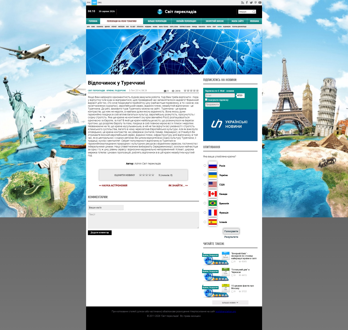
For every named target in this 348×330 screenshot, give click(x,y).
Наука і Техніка (163, 27)
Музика (155, 27)
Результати (231, 237)
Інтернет (114, 27)
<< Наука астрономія (113, 185)
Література (140, 27)
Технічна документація (239, 27)
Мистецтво (121, 27)
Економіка (100, 27)
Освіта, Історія (174, 27)
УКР (94, 2)
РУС (89, 2)
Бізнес (93, 27)
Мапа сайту (238, 21)
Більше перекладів (157, 21)
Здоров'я (107, 27)
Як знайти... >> (178, 185)
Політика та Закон (185, 27)
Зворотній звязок (214, 21)
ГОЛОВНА (93, 21)
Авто (88, 27)
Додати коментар (100, 232)
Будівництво (227, 27)
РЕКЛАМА (254, 21)
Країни (219, 27)
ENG (100, 2)
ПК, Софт (132, 27)
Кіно (127, 27)
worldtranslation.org (226, 311)
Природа (194, 27)
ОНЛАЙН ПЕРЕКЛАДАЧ (186, 21)
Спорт (214, 27)
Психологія (202, 27)
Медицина (148, 27)
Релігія (209, 27)
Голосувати (231, 231)
